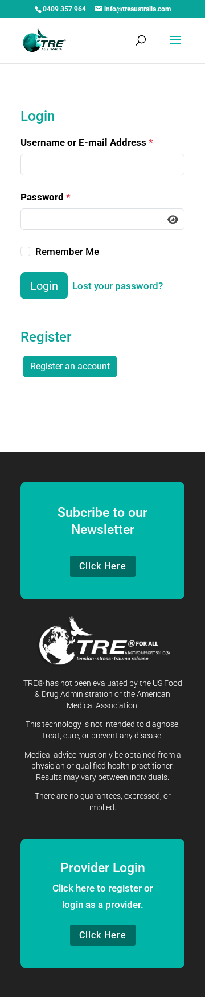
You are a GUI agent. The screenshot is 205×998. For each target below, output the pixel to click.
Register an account (70, 366)
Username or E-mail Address (86, 142)
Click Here (102, 566)
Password (45, 197)
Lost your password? (117, 285)
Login (44, 286)
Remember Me (67, 251)
